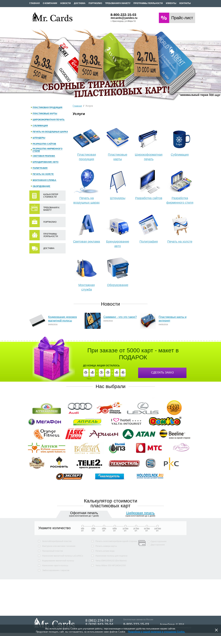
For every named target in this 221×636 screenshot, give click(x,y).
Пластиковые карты (117, 157)
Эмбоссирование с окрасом (55, 570)
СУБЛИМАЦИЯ (40, 125)
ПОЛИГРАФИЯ (40, 168)
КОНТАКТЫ (185, 3)
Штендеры (117, 198)
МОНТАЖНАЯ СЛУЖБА (44, 180)
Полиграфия (149, 241)
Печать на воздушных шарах (86, 200)
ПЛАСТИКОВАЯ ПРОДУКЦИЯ (47, 107)
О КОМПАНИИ (50, 3)
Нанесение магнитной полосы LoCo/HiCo (62, 556)
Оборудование (117, 285)
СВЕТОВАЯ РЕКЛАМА (44, 156)
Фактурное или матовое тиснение (58, 546)
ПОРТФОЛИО (95, 3)
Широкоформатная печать (148, 157)
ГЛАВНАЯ (34, 3)
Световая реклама (86, 241)
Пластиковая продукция (86, 157)
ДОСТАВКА (79, 3)
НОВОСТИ (65, 3)
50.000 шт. (147, 530)
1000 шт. (93, 530)
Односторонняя (158, 541)
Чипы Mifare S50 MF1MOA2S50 (110, 565)
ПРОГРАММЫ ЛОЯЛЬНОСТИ (148, 3)
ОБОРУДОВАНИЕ (41, 186)
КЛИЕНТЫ (171, 3)
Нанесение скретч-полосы (55, 565)
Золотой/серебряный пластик (56, 541)
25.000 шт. (136, 530)
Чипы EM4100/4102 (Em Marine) (111, 560)
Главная (77, 105)
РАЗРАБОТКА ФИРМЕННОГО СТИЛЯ (47, 150)
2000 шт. (104, 530)
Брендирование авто (117, 244)
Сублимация (180, 154)
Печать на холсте (179, 241)
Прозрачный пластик (52, 551)
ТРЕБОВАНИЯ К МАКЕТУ (117, 3)
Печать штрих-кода (104, 551)
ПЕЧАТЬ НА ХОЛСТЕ (43, 174)
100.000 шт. (157, 530)
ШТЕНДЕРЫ (39, 138)
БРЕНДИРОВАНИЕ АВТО (45, 162)
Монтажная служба (86, 287)
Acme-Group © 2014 (172, 624)
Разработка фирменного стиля (179, 200)
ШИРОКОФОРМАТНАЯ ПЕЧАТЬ (49, 119)
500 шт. (82, 530)
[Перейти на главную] (52, 21)
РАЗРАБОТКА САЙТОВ (44, 144)
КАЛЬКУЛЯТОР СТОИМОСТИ (50, 195)
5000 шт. (115, 530)
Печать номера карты (106, 546)
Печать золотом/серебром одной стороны (116, 541)
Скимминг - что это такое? (120, 316)
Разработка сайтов (148, 198)
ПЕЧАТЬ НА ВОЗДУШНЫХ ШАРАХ (50, 132)
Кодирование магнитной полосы (58, 560)
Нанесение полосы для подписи (111, 556)
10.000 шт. (125, 530)
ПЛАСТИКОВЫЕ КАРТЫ (45, 113)
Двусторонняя (158, 545)
